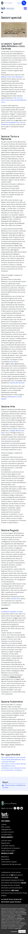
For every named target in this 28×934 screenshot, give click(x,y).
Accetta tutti (22, 931)
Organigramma (6, 829)
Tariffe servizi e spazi (8, 851)
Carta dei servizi (6, 840)
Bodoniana (4, 124)
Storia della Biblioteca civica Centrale (13, 757)
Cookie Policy (17, 928)
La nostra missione (7, 832)
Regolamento (5, 843)
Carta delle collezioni (8, 846)
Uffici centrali (5, 827)
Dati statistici (5, 859)
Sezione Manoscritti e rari (14, 122)
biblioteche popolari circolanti (13, 612)
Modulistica (5, 857)
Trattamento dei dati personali (11, 864)
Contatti (3, 824)
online (12, 362)
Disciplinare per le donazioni (10, 848)
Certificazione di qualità (9, 862)
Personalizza (14, 931)
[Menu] (25, 8)
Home (2, 12)
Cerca (22, 4)
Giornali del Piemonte (17, 383)
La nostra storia (6, 834)
